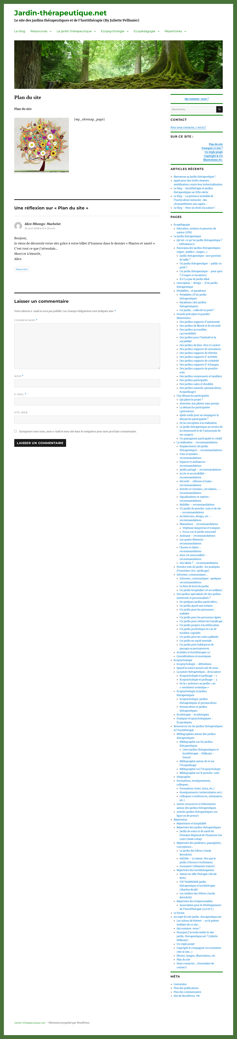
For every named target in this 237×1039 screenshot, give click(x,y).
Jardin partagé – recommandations (200, 469)
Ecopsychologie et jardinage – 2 (198, 679)
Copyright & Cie (213, 156)
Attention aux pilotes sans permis (199, 403)
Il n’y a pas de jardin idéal (194, 279)
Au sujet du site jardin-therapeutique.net (197, 916)
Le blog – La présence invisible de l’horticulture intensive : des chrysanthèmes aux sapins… (193, 200)
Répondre (22, 269)
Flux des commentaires (187, 992)
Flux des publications (186, 988)
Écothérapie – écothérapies (193, 714)
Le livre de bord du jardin (194, 586)
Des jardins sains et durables (196, 384)
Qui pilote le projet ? (191, 399)
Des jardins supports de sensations (200, 349)
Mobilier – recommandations (197, 504)
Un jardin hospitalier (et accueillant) (201, 590)
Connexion (180, 984)
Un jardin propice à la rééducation (199, 625)
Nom (19, 376)
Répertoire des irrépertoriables (195, 901)
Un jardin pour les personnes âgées (200, 617)
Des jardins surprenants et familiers (201, 376)
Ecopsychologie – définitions (194, 664)
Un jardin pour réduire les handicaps (201, 621)
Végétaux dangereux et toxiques (201, 528)
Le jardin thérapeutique (74, 31)
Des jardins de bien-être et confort (200, 345)
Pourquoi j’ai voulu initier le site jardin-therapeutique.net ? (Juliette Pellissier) (197, 936)
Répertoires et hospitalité (191, 823)
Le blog (19, 31)
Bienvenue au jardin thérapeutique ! (195, 176)
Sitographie (183, 776)
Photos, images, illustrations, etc (196, 955)
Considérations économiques (194, 656)
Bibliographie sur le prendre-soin (199, 773)
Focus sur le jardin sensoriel (199, 531)
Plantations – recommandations (199, 524)
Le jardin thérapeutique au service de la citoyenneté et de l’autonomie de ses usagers (201, 430)
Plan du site (216, 144)
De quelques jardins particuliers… (199, 601)
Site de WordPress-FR (187, 996)
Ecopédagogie (144, 31)
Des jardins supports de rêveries (198, 353)
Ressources (38, 31)
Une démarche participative (193, 395)
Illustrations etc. (213, 159)
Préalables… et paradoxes (191, 290)
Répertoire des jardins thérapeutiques (199, 827)
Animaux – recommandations (197, 535)
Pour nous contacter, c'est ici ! (188, 127)
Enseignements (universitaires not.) (201, 792)
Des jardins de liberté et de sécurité (200, 325)
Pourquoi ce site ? (212, 148)
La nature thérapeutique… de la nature (199, 671)
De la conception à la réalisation (198, 423)
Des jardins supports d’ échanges (199, 364)
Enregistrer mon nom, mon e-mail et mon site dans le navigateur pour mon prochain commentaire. (78, 431)
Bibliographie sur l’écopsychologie (200, 769)
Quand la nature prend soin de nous (197, 668)
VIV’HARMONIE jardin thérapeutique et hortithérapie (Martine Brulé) (197, 885)
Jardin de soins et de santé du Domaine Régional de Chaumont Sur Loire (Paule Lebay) (201, 835)
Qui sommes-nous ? (197, 99)
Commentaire (26, 320)
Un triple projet (214, 152)
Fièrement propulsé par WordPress (69, 1022)
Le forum (179, 913)
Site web (21, 412)
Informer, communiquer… (192, 574)
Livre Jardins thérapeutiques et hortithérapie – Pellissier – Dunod (201, 753)
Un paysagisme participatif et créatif (201, 438)
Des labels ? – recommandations (199, 563)
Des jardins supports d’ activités (198, 356)
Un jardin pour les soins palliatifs (199, 636)
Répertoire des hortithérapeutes (195, 870)
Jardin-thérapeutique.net (60, 13)
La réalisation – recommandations (197, 442)
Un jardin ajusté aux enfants (196, 605)
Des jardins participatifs (194, 380)
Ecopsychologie (112, 31)
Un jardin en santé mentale (195, 640)
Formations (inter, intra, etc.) (197, 788)
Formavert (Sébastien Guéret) (197, 866)
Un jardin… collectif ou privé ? (197, 310)
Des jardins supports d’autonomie (200, 321)
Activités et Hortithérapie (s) (193, 652)
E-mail (20, 394)
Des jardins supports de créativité (199, 360)
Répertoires (173, 31)
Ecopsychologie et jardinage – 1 (198, 675)
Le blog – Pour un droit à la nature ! (194, 207)
